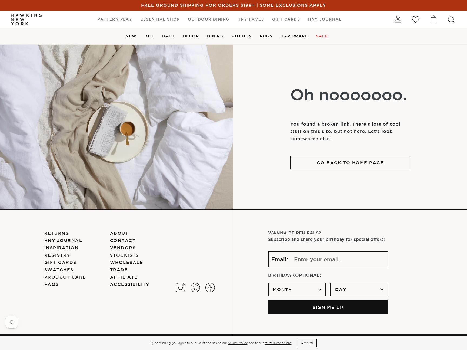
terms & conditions (278, 343)
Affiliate (124, 276)
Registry (57, 255)
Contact (122, 240)
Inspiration (61, 247)
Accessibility (129, 284)
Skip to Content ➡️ (22, 22)
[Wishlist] (416, 19)
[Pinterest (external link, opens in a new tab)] (195, 287)
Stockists (124, 255)
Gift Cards (60, 262)
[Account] (398, 19)
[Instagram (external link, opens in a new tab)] (180, 287)
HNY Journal (63, 240)
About (119, 233)
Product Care (65, 276)
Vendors (123, 247)
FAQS (51, 284)
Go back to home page (350, 162)
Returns (56, 233)
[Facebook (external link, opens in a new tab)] (210, 287)
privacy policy (237, 343)
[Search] (451, 19)
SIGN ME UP (328, 307)
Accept (307, 343)
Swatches (59, 269)
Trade (119, 269)
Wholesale (126, 262)
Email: (279, 259)
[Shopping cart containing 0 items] (433, 19)
